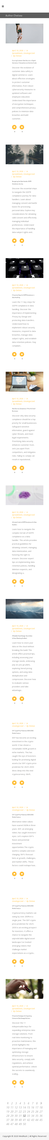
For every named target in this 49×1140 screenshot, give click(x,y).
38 (11, 1120)
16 (32, 1107)
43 (32, 1120)
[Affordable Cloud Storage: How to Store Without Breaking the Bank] (24, 609)
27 (40, 1111)
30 (16, 1115)
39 (16, 1120)
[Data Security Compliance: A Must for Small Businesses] (24, 381)
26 (36, 1111)
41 (24, 1120)
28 (7, 1115)
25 (32, 1111)
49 (20, 1124)
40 (20, 1120)
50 (24, 1124)
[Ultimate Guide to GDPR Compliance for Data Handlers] (24, 495)
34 (32, 1115)
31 (20, 1115)
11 (11, 1107)
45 (40, 1120)
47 (11, 1124)
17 (36, 1107)
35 (36, 1115)
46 (7, 1124)
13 (20, 1107)
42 (28, 1120)
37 (7, 1120)
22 (20, 1111)
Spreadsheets (17, 53)
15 (28, 1107)
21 (16, 1111)
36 (40, 1115)
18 (40, 1107)
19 (7, 1111)
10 (7, 1107)
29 (11, 1115)
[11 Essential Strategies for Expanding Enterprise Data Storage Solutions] (24, 989)
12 (16, 1107)
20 (11, 1111)
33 (28, 1115)
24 (28, 1111)
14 (24, 1107)
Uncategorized (29, 53)
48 (16, 1124)
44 (36, 1120)
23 (24, 1111)
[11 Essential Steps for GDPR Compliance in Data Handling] (24, 268)
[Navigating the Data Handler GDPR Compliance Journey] (24, 154)
